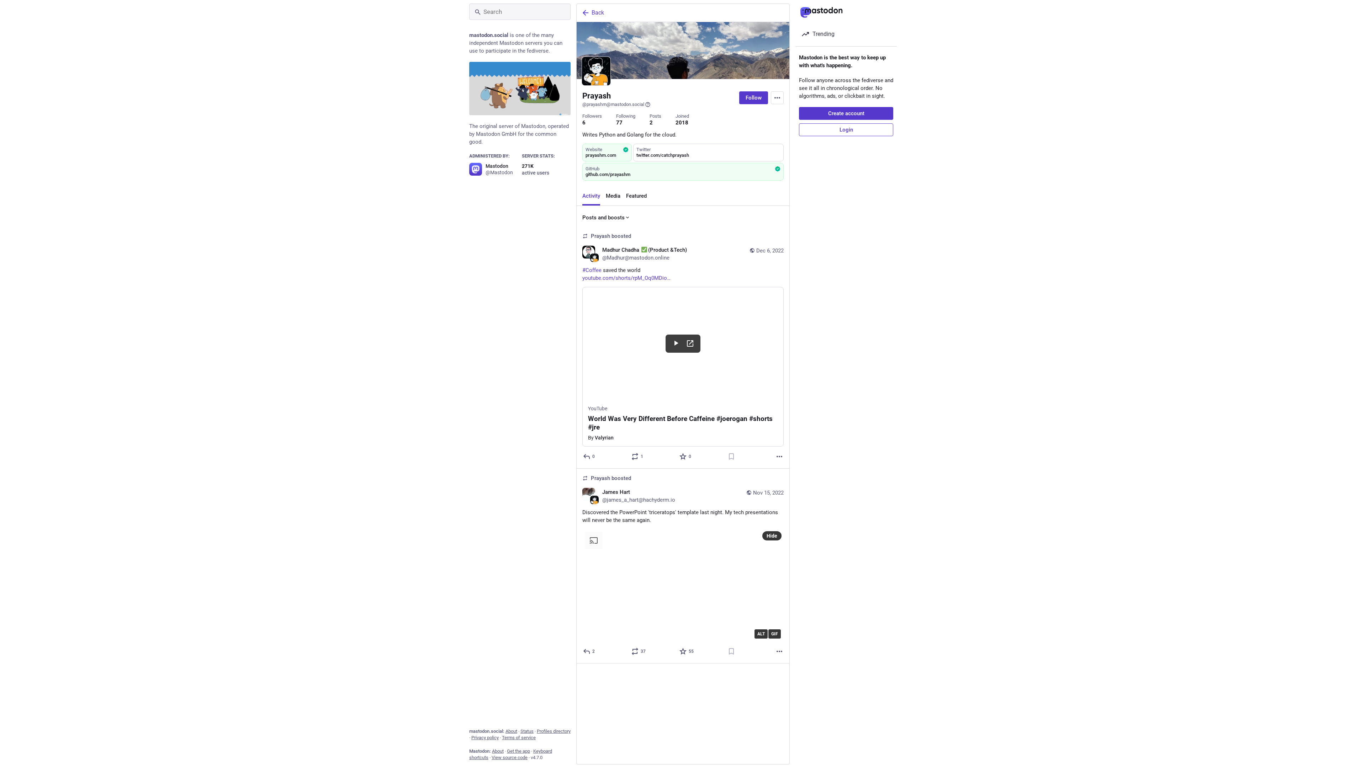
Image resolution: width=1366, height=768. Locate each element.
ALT (761, 633)
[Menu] (777, 97)
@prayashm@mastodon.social (613, 104)
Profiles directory (554, 731)
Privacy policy (485, 737)
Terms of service (519, 737)
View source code (510, 757)
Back (598, 12)
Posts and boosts (603, 217)
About (511, 731)
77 (619, 122)
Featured (636, 196)
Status (527, 731)
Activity (591, 196)
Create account (846, 113)
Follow (754, 98)
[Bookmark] (731, 456)
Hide (772, 536)
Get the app (518, 751)
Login (846, 130)
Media (613, 196)
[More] (779, 456)
